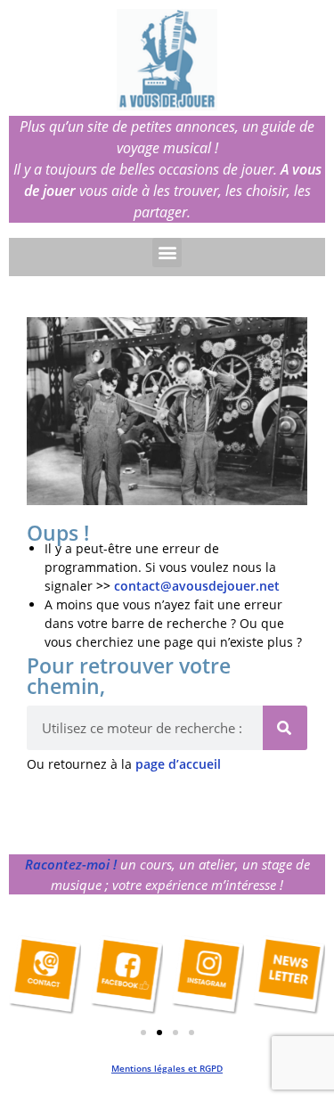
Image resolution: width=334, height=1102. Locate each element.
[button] (167, 252)
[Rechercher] (285, 728)
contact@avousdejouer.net (197, 585)
